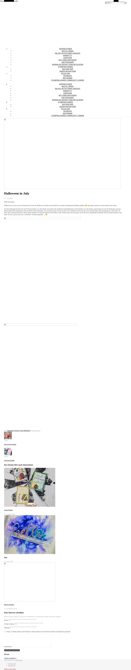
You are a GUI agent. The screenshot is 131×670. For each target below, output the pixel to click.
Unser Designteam (67, 71)
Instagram (67, 78)
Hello (5, 557)
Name (6, 620)
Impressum (11, 665)
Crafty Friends (8, 510)
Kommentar (8, 646)
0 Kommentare (35, 430)
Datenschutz (12, 664)
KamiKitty (67, 55)
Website (6, 628)
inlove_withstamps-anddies (67, 53)
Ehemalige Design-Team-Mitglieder (67, 64)
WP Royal (18, 660)
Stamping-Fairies (65, 67)
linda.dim (67, 58)
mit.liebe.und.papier (67, 60)
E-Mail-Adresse (10, 624)
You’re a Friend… (9, 604)
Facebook (67, 76)
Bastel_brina (67, 51)
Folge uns (65, 73)
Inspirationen (65, 49)
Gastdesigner (68, 62)
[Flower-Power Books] (8, 439)
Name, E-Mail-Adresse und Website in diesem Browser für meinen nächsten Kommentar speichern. (39, 631)
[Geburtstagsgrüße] (8, 455)
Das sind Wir (67, 69)
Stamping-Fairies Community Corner (67, 80)
